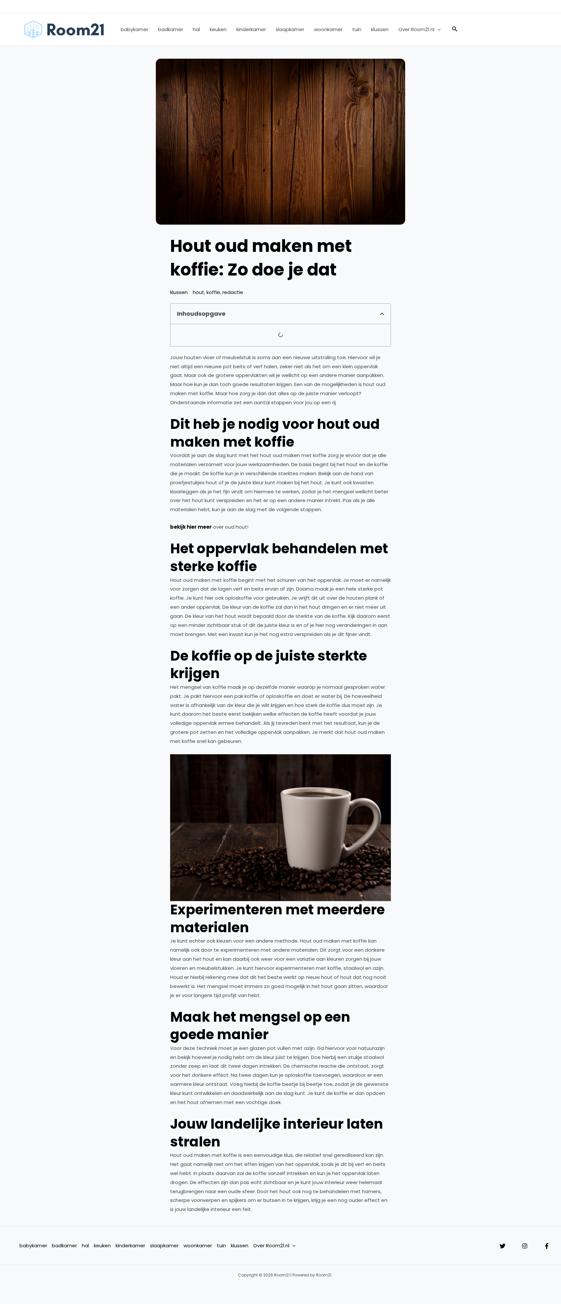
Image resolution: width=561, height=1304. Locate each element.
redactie (232, 292)
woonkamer (328, 29)
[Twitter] (502, 1246)
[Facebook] (547, 1246)
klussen (380, 29)
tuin (356, 29)
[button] (437, 29)
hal (196, 29)
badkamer (170, 29)
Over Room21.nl (416, 29)
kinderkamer (251, 29)
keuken (218, 29)
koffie (213, 292)
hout (198, 292)
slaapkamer (290, 29)
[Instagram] (525, 1246)
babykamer (134, 29)
